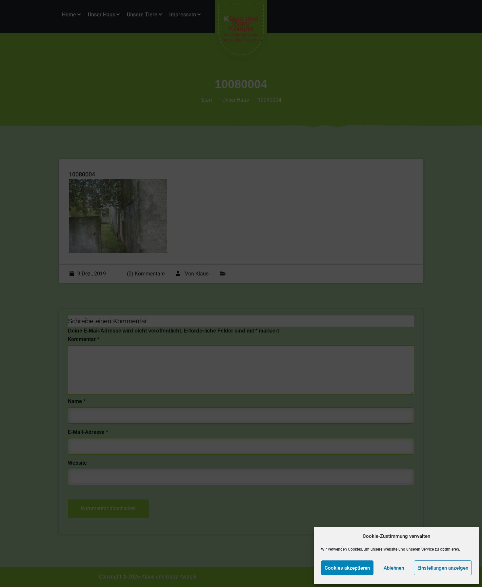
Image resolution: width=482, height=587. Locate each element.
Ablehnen (394, 568)
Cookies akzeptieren (347, 568)
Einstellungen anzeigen (442, 568)
